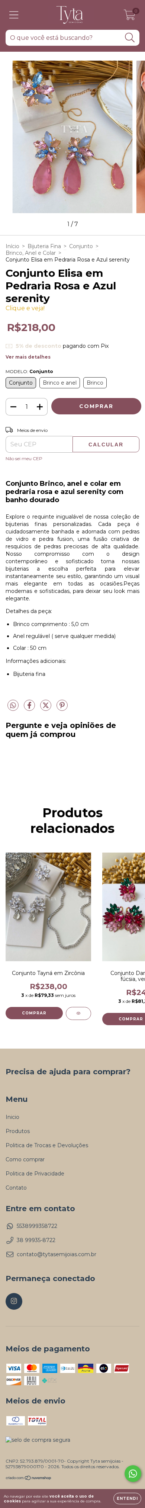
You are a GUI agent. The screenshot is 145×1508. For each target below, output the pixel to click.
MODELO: (29, 371)
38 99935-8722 (36, 1240)
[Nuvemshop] (29, 1479)
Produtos (18, 1131)
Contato (16, 1187)
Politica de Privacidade (35, 1173)
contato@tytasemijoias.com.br (56, 1254)
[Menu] (14, 15)
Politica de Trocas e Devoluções (47, 1145)
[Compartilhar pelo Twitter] (46, 708)
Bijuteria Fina (44, 246)
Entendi (127, 1498)
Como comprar (25, 1159)
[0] (129, 16)
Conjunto (81, 246)
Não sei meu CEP (24, 458)
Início (12, 246)
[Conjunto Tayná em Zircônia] (78, 1013)
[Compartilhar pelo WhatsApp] (13, 706)
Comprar (34, 1013)
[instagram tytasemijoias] (14, 1301)
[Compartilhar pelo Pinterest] (62, 708)
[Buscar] (130, 37)
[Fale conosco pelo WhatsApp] (133, 1473)
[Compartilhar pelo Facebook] (30, 708)
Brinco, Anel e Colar (31, 253)
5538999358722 (37, 1226)
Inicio (12, 1117)
